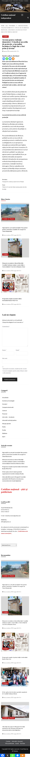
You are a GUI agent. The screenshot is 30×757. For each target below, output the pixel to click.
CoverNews (23, 749)
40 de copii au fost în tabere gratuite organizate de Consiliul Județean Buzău (13, 472)
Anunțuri (4, 404)
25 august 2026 (16, 235)
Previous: (13, 180)
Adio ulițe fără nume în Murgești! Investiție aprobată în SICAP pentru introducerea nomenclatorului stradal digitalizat (14, 479)
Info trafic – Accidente (8, 417)
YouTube (18, 3)
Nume (4, 350)
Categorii (13, 3)
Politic (4, 427)
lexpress (5, 51)
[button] (24, 14)
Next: (14, 187)
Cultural (4, 410)
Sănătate (4, 433)
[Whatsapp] (7, 58)
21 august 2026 (16, 733)
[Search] (28, 17)
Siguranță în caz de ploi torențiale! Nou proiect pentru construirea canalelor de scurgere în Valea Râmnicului (15, 229)
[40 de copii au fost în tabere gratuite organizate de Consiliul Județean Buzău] (15, 676)
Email (18, 350)
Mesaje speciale (6, 423)
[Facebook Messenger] (10, 58)
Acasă (10, 0)
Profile (4, 430)
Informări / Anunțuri (18, 0)
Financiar (12, 218)
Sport (3, 436)
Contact (26, 0)
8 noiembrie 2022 (12, 51)
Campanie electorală (7, 407)
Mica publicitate (9, 743)
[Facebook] (3, 58)
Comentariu (6, 326)
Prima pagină (5, 0)
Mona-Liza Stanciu (7, 235)
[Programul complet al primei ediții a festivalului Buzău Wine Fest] (15, 283)
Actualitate (5, 36)
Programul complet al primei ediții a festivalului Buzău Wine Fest (15, 467)
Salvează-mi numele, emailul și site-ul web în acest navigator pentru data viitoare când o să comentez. (15, 371)
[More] (13, 58)
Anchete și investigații (8, 401)
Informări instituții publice (9, 420)
